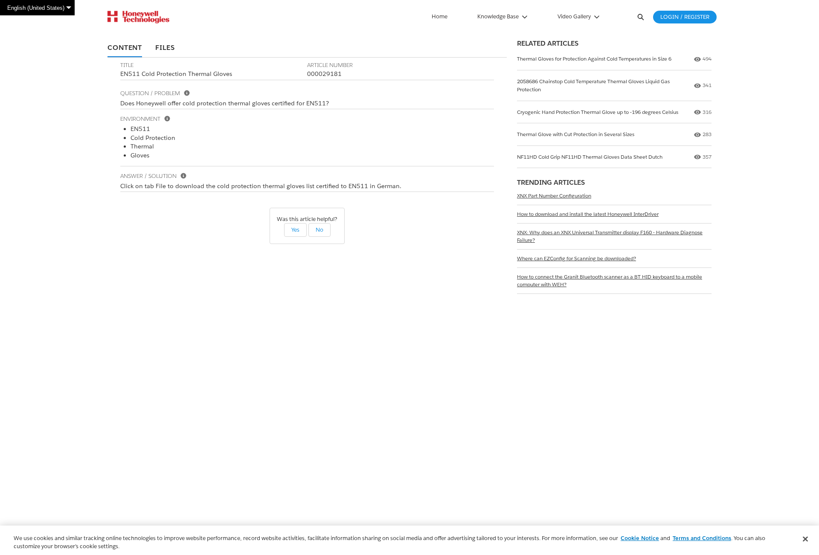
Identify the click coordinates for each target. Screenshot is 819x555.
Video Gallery (574, 16)
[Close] (805, 539)
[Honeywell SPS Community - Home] (138, 17)
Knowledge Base (498, 16)
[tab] (124, 48)
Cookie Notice (640, 538)
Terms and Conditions (702, 538)
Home (439, 16)
